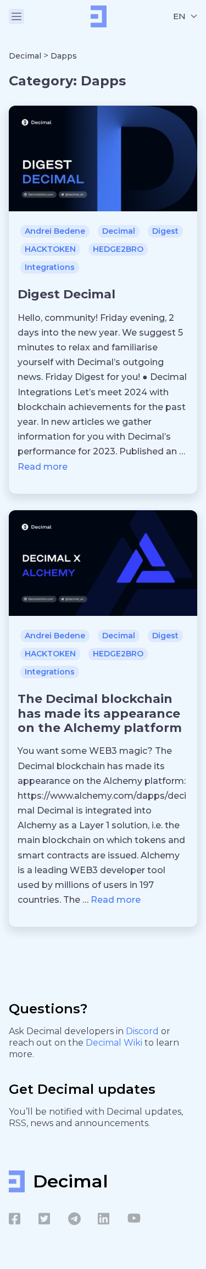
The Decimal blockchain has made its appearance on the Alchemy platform (100, 713)
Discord (143, 1031)
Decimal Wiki (115, 1042)
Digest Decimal (66, 294)
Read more (43, 467)
